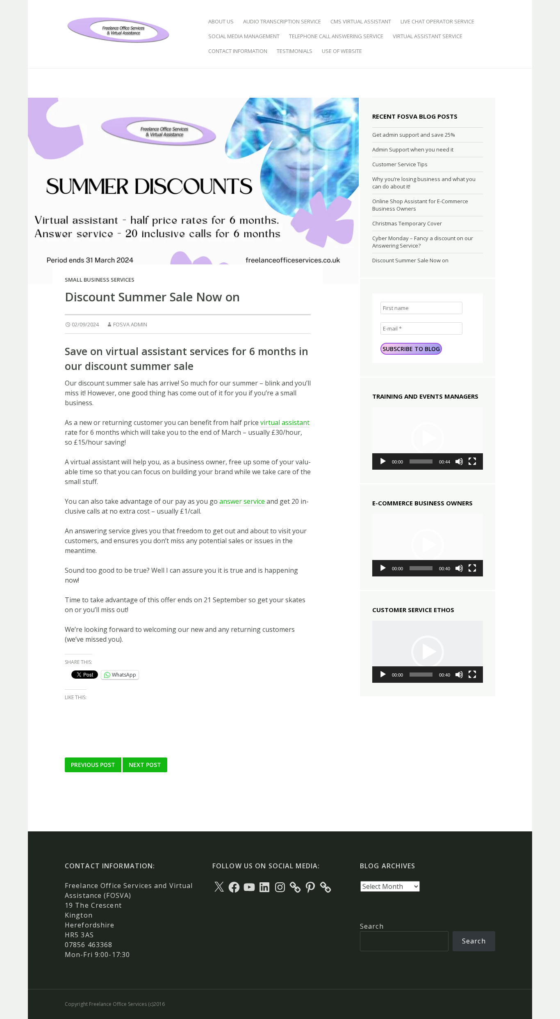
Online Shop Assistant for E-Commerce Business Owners (420, 204)
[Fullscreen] (472, 461)
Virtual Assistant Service (427, 36)
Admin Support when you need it (412, 149)
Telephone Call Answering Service (336, 36)
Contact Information (237, 51)
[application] (427, 438)
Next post (145, 765)
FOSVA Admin (130, 324)
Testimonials (294, 51)
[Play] (383, 461)
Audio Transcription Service (282, 21)
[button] (427, 438)
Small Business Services (99, 279)
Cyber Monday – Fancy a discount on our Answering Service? (422, 241)
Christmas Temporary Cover (407, 223)
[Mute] (459, 461)
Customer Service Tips (400, 164)
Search (372, 926)
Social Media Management (244, 36)
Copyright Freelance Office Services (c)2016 (115, 1004)
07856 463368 (88, 944)
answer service (242, 501)
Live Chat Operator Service (437, 21)
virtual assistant (285, 422)
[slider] (421, 461)
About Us (221, 21)
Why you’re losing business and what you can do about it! (424, 182)
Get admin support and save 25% (413, 134)
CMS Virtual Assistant (360, 21)
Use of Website (342, 51)
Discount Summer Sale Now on (410, 260)
